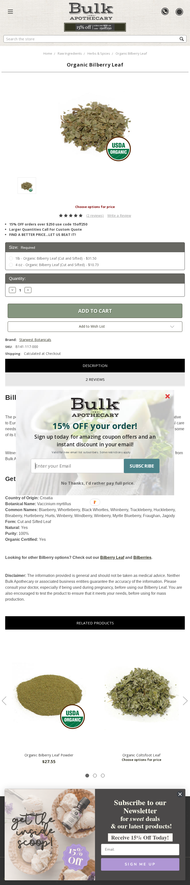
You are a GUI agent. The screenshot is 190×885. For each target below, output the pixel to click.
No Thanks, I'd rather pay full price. (98, 482)
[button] (95, 425)
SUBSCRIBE (142, 466)
